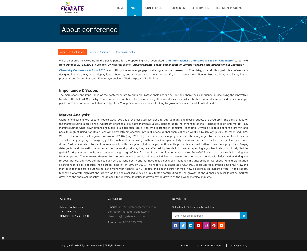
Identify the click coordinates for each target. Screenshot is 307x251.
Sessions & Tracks (125, 52)
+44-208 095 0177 (130, 222)
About (134, 7)
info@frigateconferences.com (137, 207)
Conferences (154, 7)
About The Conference (72, 52)
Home (120, 7)
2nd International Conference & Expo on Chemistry (199, 60)
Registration (200, 7)
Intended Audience (100, 52)
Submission (177, 7)
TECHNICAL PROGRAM (229, 7)
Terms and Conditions (209, 245)
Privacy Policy (239, 245)
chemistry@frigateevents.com (126, 216)
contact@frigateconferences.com (128, 211)
